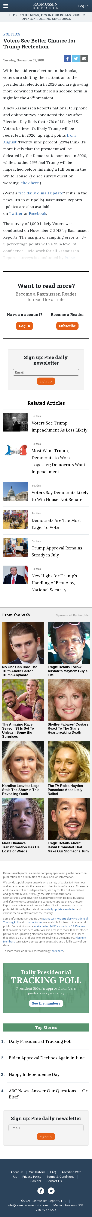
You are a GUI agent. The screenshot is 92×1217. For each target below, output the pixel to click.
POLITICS (11, 34)
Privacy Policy (31, 1177)
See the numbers (46, 1003)
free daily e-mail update (40, 193)
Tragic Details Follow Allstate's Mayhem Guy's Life (68, 671)
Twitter (16, 213)
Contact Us (54, 1181)
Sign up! (46, 381)
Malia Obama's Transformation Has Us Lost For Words (21, 847)
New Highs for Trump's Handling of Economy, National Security (54, 582)
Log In (83, 6)
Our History (37, 1172)
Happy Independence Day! (34, 1074)
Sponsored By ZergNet (73, 615)
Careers (35, 1181)
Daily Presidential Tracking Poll (40, 1041)
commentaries (33, 922)
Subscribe (67, 326)
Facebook (37, 213)
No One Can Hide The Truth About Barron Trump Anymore (19, 671)
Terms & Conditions (60, 1177)
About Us (17, 1172)
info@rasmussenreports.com (28, 1205)
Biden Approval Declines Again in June (47, 1057)
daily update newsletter (61, 909)
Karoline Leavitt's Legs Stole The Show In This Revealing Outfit (20, 790)
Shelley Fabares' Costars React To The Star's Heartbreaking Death (68, 728)
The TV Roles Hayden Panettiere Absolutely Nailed (65, 790)
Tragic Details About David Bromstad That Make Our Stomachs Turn (68, 847)
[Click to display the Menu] (5, 6)
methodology (67, 264)
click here (30, 182)
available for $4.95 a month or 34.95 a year (60, 926)
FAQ (53, 1172)
